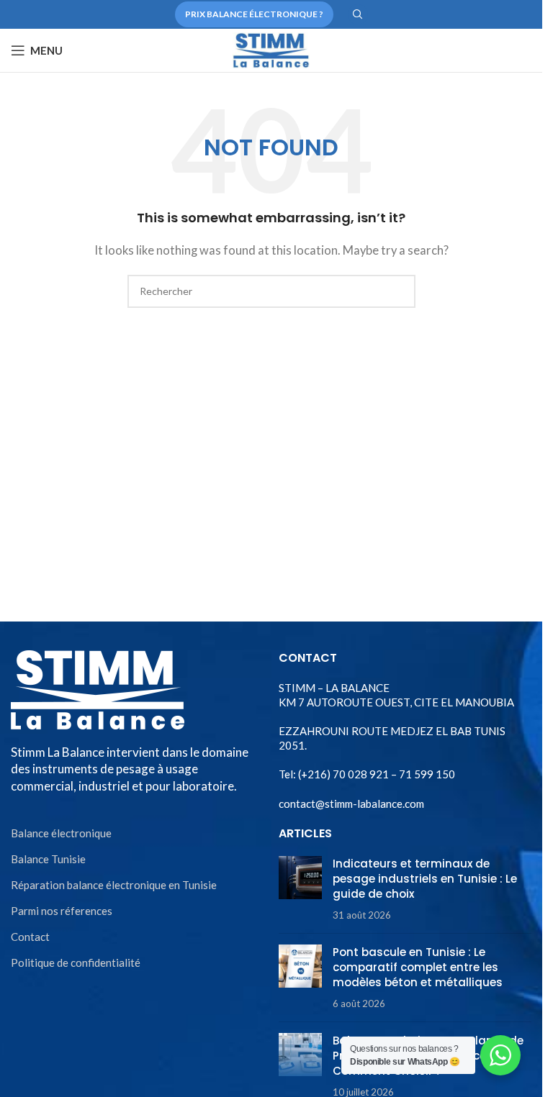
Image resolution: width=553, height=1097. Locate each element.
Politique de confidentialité (75, 962)
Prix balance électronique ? (254, 14)
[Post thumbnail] (300, 889)
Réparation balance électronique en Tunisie (114, 884)
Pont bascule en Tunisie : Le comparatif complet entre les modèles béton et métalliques (418, 967)
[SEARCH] (398, 291)
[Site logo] (271, 48)
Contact (30, 936)
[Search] (358, 14)
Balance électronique (61, 833)
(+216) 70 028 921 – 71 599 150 (375, 774)
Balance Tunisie (48, 858)
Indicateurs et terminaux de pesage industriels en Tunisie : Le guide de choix (425, 878)
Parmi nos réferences (61, 910)
